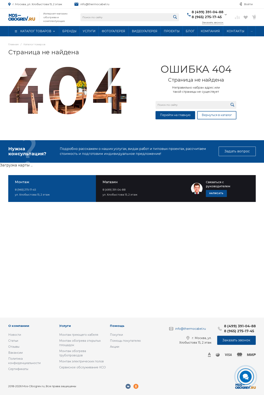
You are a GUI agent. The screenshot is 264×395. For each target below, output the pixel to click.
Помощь (117, 326)
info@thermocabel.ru (94, 4)
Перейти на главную (175, 115)
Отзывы (13, 347)
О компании (18, 326)
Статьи (13, 341)
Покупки (116, 335)
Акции (114, 347)
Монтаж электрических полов (81, 361)
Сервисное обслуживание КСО (82, 367)
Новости (14, 335)
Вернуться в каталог (217, 115)
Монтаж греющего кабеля (78, 335)
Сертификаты (18, 369)
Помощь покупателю (125, 341)
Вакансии (15, 353)
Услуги (65, 326)
